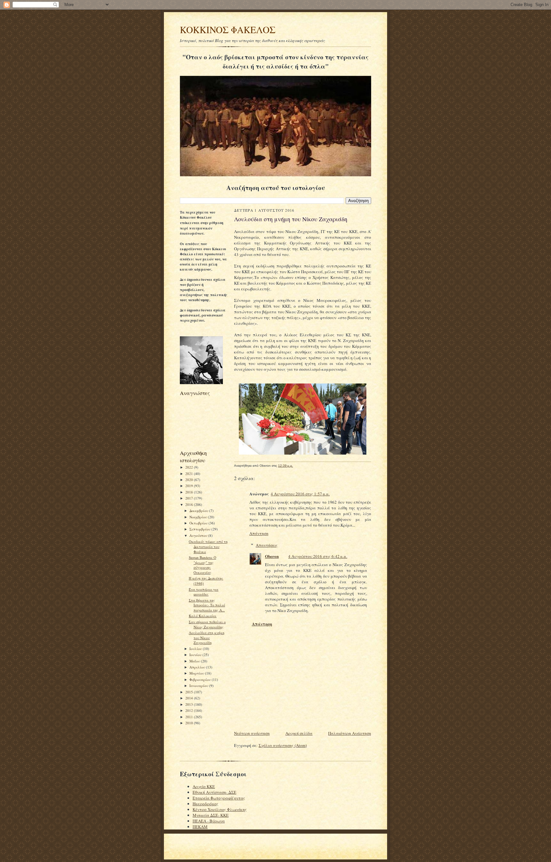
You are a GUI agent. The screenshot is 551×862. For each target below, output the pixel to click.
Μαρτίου (197, 673)
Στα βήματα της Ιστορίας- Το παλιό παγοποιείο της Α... (207, 605)
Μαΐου (195, 661)
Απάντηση (258, 533)
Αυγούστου (198, 535)
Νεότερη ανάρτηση (252, 733)
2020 (189, 479)
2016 (189, 504)
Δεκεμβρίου (199, 510)
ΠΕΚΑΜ (200, 826)
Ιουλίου (196, 648)
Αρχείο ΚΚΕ (204, 786)
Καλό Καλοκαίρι (203, 615)
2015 (189, 692)
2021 (189, 473)
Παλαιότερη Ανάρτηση (349, 733)
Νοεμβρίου (198, 517)
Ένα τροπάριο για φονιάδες (203, 592)
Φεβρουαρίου (200, 679)
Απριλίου (197, 667)
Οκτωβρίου (199, 523)
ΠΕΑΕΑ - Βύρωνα (209, 821)
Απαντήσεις (267, 545)
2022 (189, 467)
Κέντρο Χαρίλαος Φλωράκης (220, 809)
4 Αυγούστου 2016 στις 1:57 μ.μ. (300, 494)
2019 (189, 485)
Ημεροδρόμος (205, 804)
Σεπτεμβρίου (200, 529)
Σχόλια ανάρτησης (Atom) (283, 745)
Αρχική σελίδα (298, 733)
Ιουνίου (195, 654)
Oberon (272, 556)
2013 (189, 704)
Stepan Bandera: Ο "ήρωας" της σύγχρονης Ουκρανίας (202, 565)
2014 (189, 698)
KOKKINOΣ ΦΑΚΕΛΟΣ (228, 29)
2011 (189, 716)
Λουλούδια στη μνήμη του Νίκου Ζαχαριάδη (206, 637)
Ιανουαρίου (199, 685)
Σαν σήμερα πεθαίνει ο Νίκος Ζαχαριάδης (207, 624)
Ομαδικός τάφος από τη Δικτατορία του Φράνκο (208, 546)
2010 (189, 722)
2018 (189, 492)
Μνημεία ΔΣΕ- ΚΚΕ (211, 815)
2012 (189, 710)
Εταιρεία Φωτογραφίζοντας (219, 798)
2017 (189, 498)
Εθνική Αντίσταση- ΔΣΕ (214, 792)
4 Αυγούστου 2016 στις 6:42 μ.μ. (317, 556)
